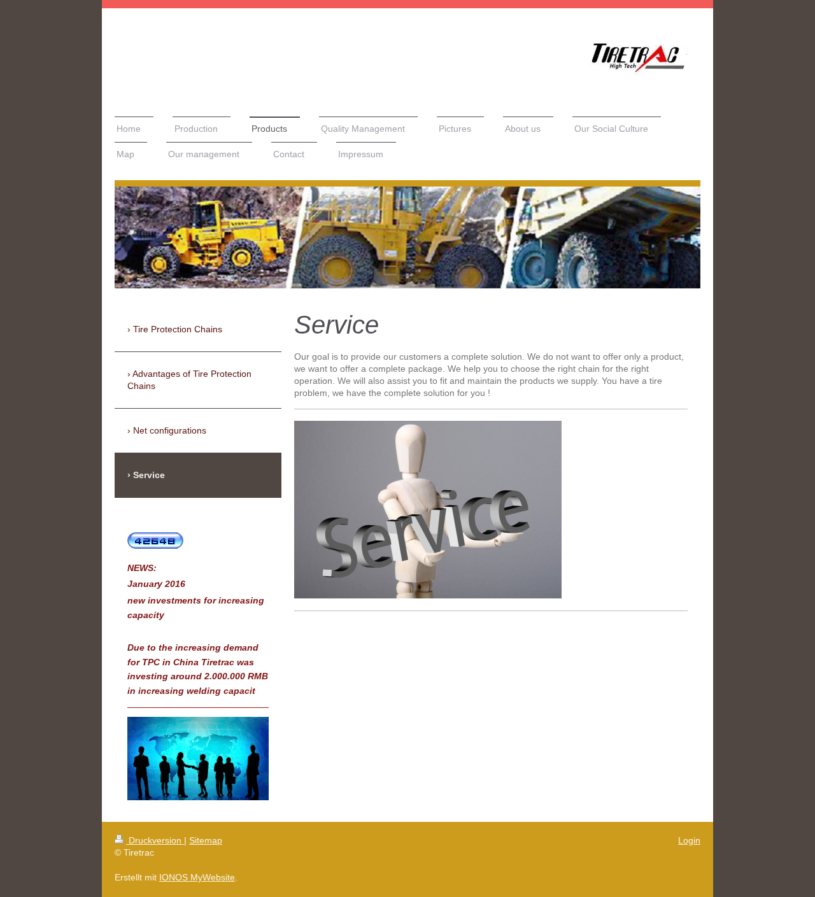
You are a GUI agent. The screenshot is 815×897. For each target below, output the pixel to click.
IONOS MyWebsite (197, 877)
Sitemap (205, 840)
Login (689, 840)
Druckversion (155, 840)
